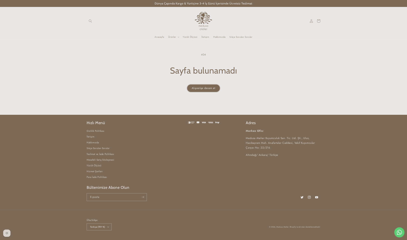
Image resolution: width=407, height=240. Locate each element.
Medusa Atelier (282, 227)
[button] (90, 21)
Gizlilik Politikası (95, 131)
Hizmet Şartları (95, 171)
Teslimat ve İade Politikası (100, 154)
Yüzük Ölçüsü (94, 165)
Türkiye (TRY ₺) (97, 226)
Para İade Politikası (97, 177)
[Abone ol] (143, 197)
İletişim (90, 136)
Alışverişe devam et (203, 88)
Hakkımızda (93, 142)
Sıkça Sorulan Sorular (98, 148)
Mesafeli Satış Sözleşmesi (100, 160)
